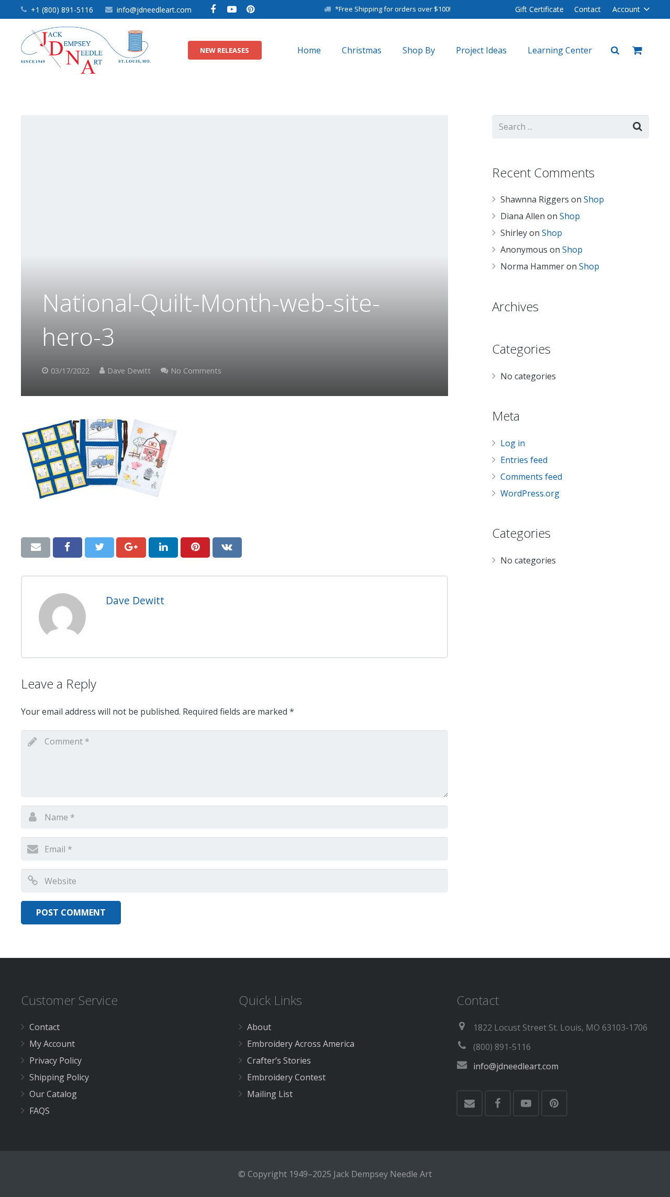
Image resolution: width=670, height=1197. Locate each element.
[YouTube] (231, 9)
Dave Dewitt (129, 371)
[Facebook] (213, 9)
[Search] (615, 50)
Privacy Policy (55, 1060)
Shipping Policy (59, 1077)
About (259, 1027)
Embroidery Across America (300, 1043)
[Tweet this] (99, 547)
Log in (512, 443)
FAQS (39, 1110)
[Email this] (35, 547)
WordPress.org (530, 493)
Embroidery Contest (286, 1077)
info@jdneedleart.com (154, 10)
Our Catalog (53, 1094)
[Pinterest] (250, 9)
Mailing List (270, 1094)
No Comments (196, 371)
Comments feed (531, 476)
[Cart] (637, 50)
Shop (594, 199)
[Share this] (67, 547)
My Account (52, 1043)
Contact (44, 1027)
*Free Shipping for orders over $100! (393, 9)
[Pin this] (195, 547)
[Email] (469, 1103)
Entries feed (524, 460)
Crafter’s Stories (279, 1060)
